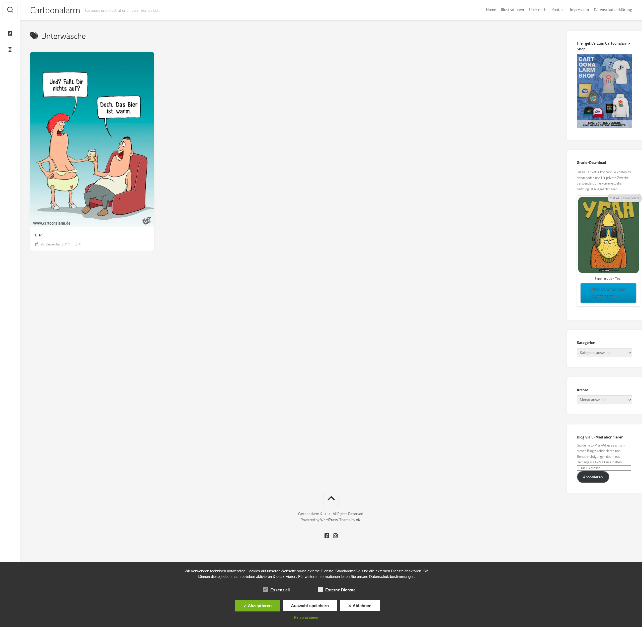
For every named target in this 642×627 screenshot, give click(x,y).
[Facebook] (10, 34)
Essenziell (280, 590)
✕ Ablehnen (359, 605)
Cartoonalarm (55, 10)
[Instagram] (10, 50)
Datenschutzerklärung (613, 9)
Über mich (537, 9)
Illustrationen (512, 9)
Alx (358, 520)
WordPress (329, 520)
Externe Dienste (340, 590)
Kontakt (558, 9)
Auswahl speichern (310, 605)
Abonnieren (593, 477)
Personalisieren (306, 617)
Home (491, 9)
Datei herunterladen (608, 292)
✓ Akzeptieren (257, 605)
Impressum (579, 9)
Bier (38, 235)
